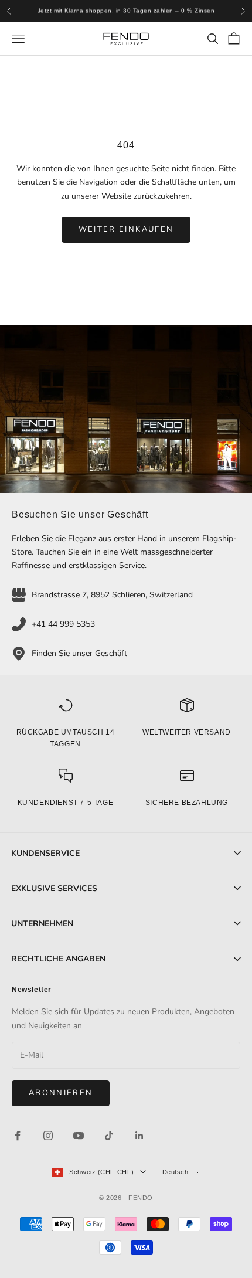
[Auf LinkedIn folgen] (139, 1135)
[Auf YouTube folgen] (78, 1135)
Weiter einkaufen (126, 229)
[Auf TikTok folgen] (109, 1135)
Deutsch (175, 1171)
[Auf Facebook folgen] (17, 1135)
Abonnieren (61, 1092)
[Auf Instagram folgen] (48, 1135)
